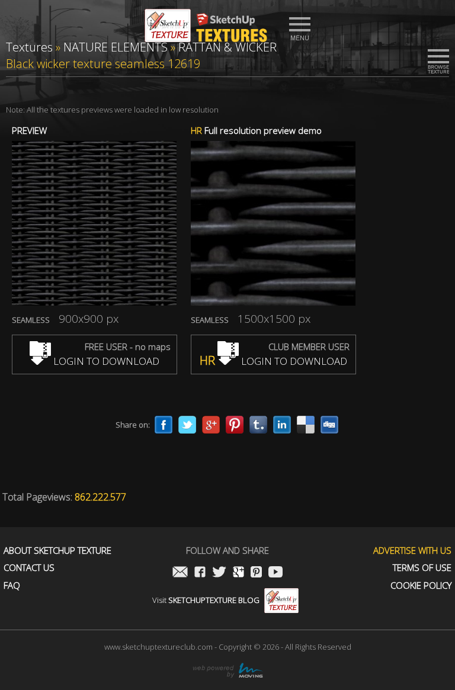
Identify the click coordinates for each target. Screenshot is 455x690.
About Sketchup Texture (57, 550)
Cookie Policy (420, 585)
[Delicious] (306, 425)
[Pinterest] (234, 425)
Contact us (29, 567)
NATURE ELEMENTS (115, 47)
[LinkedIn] (282, 425)
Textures (29, 47)
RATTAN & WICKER (227, 47)
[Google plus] (211, 425)
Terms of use (422, 567)
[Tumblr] (258, 425)
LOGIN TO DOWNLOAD (105, 361)
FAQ (12, 585)
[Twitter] (187, 425)
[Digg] (329, 425)
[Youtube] (275, 573)
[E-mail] (180, 573)
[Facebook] (163, 425)
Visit (205, 600)
